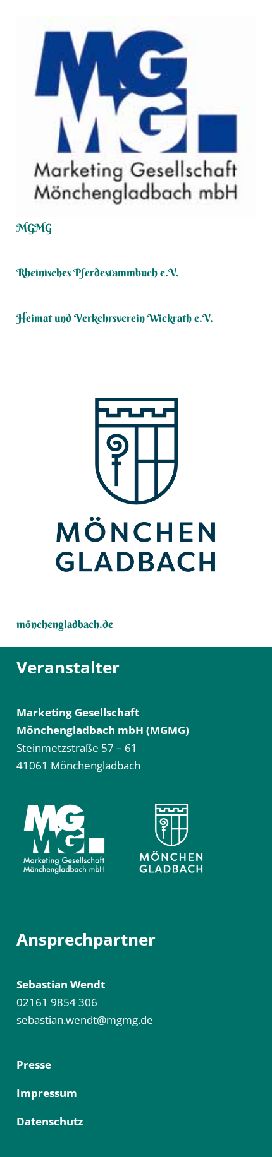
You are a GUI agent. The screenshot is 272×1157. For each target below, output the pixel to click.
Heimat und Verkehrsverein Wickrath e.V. (114, 317)
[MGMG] (136, 116)
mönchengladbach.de (64, 624)
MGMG (34, 227)
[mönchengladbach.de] (136, 485)
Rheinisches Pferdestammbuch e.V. (97, 272)
